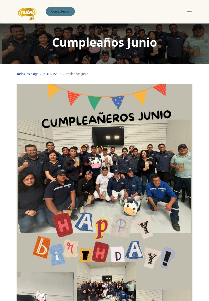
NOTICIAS (50, 74)
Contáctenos (60, 11)
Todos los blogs (27, 74)
